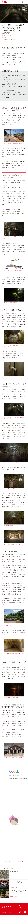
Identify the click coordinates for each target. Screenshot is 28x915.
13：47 (3, 86)
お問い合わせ (21, 905)
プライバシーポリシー (22, 907)
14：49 (3, 93)
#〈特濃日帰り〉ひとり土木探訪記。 (9, 39)
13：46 (3, 84)
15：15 (3, 95)
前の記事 (7, 861)
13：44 (3, 79)
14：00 (4, 90)
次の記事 (20, 861)
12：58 (3, 75)
